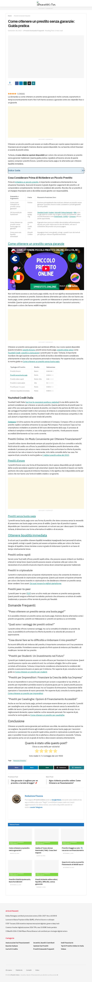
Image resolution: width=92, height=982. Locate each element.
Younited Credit (42, 212)
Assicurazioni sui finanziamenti (18, 943)
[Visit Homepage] (46, 3)
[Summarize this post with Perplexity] (33, 83)
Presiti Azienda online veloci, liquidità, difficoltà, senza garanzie (46, 882)
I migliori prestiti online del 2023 (56, 455)
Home (10, 16)
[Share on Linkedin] (21, 83)
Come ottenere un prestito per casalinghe (47, 715)
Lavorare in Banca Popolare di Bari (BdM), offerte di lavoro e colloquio (30, 920)
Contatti (29, 970)
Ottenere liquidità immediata (27, 535)
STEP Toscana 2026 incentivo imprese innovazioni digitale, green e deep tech (32, 924)
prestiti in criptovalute (30, 353)
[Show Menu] (7, 3)
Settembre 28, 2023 (15, 31)
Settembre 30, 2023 (68, 867)
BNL (75, 212)
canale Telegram (36, 807)
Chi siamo (9, 970)
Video (37, 970)
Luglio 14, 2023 (40, 855)
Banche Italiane (12, 946)
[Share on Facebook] (17, 83)
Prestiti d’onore (16, 460)
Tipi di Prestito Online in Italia (72, 946)
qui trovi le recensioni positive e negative (42, 402)
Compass (72, 216)
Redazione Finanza (34, 796)
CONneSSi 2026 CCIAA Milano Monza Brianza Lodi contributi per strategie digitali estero (36, 931)
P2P (28, 593)
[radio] (37, 751)
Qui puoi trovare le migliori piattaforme (45, 583)
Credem (51, 212)
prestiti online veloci (65, 350)
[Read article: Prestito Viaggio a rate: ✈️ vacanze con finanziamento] (73, 837)
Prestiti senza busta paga (18, 375)
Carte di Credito (12, 949)
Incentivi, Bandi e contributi (43, 943)
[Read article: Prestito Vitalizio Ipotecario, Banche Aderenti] (20, 868)
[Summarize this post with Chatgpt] (29, 83)
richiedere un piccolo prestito (26, 182)
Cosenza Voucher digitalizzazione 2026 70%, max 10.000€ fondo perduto (31, 927)
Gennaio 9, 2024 (41, 887)
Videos (63, 949)
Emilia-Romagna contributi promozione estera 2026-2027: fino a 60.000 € (31, 916)
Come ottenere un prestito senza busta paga (41, 361)
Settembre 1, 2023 (68, 853)
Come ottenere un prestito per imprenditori (25, 693)
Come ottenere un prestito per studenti (31, 672)
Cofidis (65, 216)
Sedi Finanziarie (67, 943)
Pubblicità (19, 970)
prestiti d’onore (29, 350)
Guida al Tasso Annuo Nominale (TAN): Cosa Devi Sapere (46, 850)
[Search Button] (85, 3)
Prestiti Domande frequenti (22, 16)
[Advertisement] (46, 122)
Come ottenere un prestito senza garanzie (36, 244)
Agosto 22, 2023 (14, 853)
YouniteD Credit (14, 353)
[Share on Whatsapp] (25, 83)
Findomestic (58, 216)
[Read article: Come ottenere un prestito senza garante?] (20, 837)
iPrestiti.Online (15, 975)
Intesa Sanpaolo (66, 212)
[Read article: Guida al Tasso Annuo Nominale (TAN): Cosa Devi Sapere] (46, 837)
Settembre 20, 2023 (15, 884)
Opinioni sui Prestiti (40, 946)
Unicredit (58, 212)
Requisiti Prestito (19, 760)
